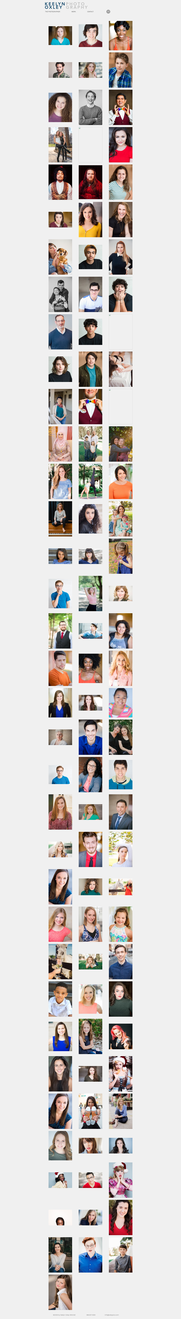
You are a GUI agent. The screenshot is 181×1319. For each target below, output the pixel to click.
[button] (79, 12)
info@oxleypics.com (112, 1315)
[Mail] (108, 11)
